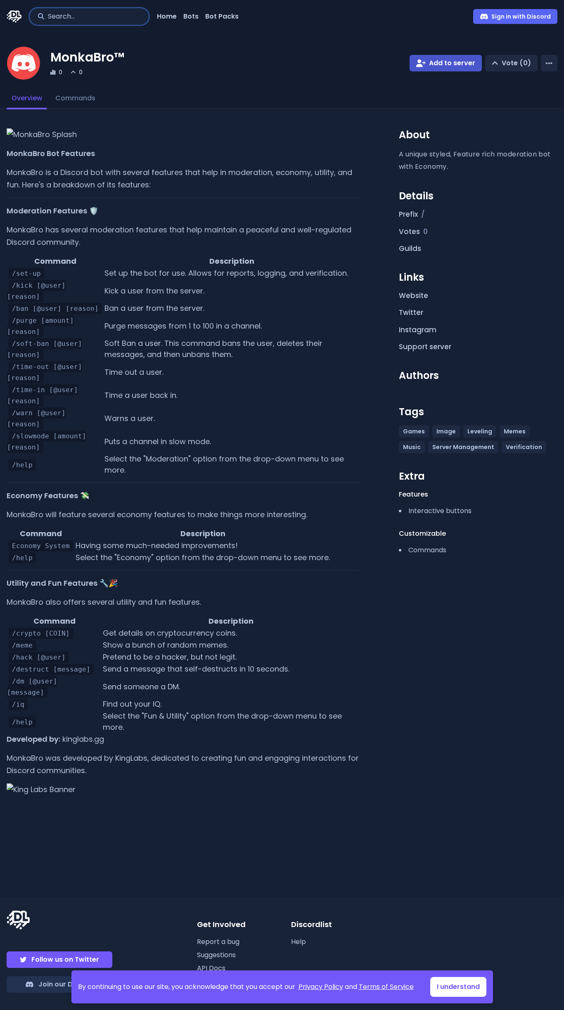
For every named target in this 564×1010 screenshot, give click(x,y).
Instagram (417, 330)
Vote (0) (516, 63)
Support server (425, 347)
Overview (27, 98)
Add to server (452, 63)
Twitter (411, 312)
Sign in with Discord (521, 16)
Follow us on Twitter (65, 959)
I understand (458, 986)
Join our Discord (66, 984)
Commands (75, 98)
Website (413, 295)
